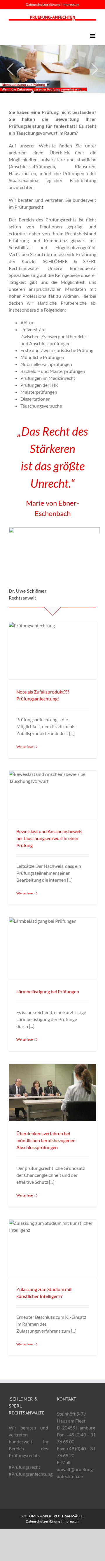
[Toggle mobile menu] (93, 36)
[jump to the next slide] (95, 69)
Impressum (71, 4)
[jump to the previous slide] (10, 69)
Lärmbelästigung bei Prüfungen (47, 991)
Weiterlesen (25, 746)
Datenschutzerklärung (43, 4)
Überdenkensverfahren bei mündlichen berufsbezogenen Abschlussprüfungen (46, 1140)
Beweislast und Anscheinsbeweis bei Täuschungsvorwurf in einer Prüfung (49, 838)
